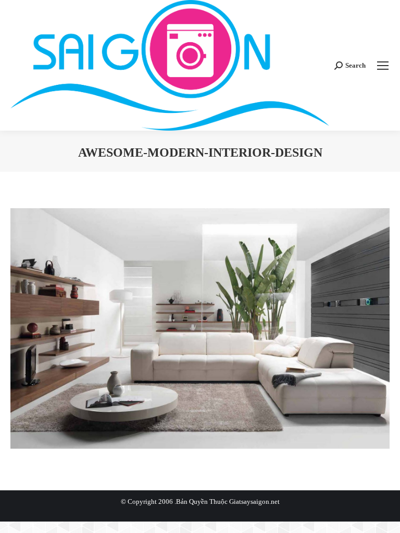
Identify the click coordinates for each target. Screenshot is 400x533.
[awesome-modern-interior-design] (200, 328)
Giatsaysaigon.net (254, 501)
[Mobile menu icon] (383, 65)
